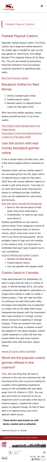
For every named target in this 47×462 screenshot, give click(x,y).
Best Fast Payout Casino (15, 78)
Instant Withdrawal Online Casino (20, 255)
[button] (42, 6)
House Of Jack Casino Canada (19, 351)
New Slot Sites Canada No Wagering (22, 203)
